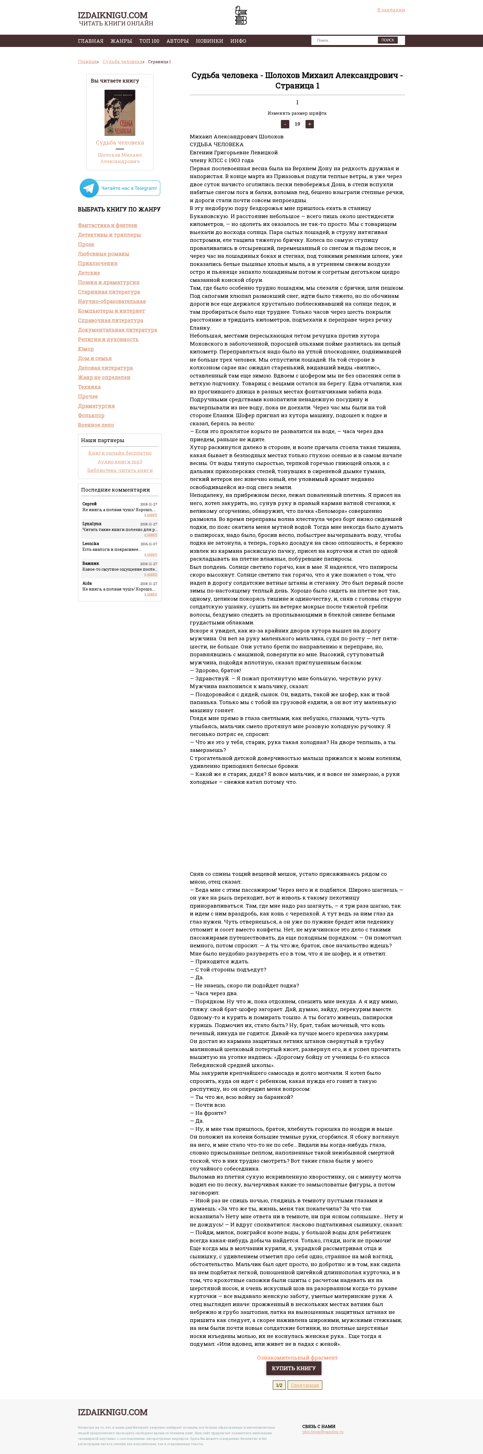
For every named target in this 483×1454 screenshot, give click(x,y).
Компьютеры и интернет (111, 310)
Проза (86, 244)
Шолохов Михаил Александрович (120, 158)
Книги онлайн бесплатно (120, 453)
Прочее (88, 396)
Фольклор (91, 415)
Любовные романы (103, 253)
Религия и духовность (108, 339)
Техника (89, 386)
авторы (177, 40)
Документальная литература (117, 329)
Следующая (305, 1385)
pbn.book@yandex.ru (323, 1431)
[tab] (120, 225)
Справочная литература (110, 320)
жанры (121, 40)
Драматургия (96, 405)
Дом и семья (95, 358)
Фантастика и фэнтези (107, 225)
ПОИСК (388, 40)
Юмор (86, 348)
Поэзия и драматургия (108, 282)
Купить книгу (294, 1368)
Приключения (97, 263)
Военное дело (96, 424)
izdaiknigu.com (113, 15)
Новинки (209, 40)
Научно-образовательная (112, 301)
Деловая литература (105, 367)
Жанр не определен (104, 377)
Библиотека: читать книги (120, 470)
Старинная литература (109, 291)
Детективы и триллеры (109, 234)
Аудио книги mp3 (120, 461)
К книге (151, 515)
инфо (238, 40)
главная (90, 40)
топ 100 (149, 40)
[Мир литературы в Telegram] (120, 197)
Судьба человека (120, 142)
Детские (89, 272)
